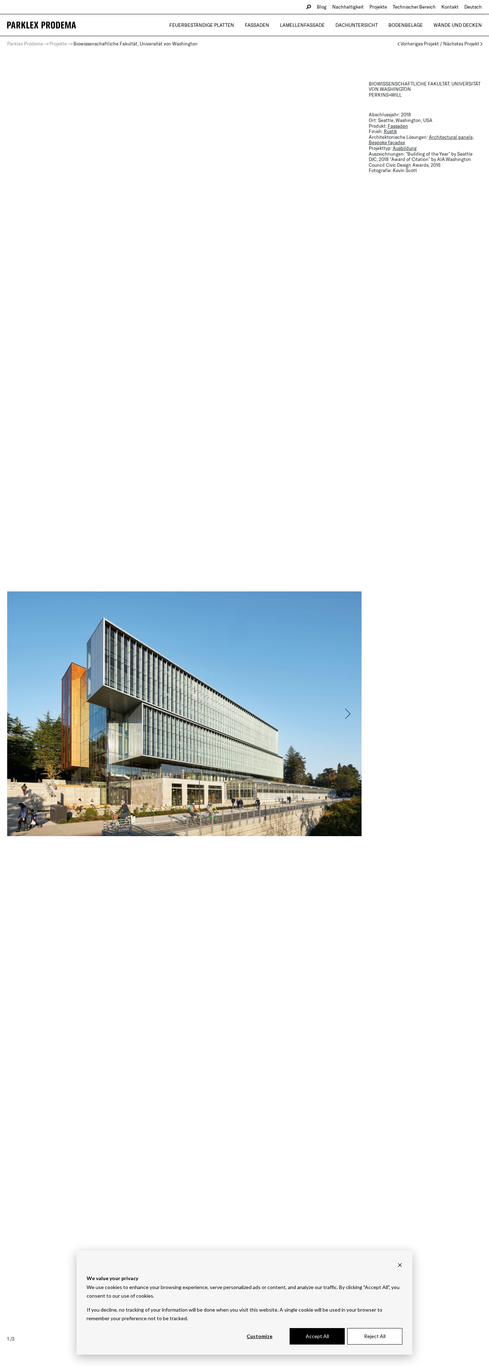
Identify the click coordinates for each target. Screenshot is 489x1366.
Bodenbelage (405, 25)
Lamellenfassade (302, 25)
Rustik (390, 131)
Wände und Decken (458, 25)
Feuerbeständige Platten (201, 25)
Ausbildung (405, 148)
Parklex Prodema (25, 44)
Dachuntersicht (356, 25)
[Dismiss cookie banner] (399, 1264)
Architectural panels (451, 137)
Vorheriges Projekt (420, 44)
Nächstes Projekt (461, 44)
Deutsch (473, 7)
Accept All (317, 1336)
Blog (321, 7)
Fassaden (257, 25)
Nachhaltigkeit (348, 7)
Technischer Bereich (414, 7)
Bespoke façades (387, 142)
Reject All (375, 1336)
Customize (259, 1336)
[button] (347, 714)
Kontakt (450, 7)
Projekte (378, 7)
